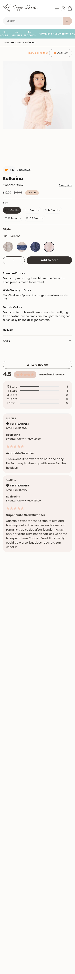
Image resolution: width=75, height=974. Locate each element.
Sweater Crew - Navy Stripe (23, 439)
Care (6, 341)
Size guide (65, 185)
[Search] (67, 21)
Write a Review (38, 365)
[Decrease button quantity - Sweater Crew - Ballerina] (7, 260)
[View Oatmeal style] (8, 247)
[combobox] (33, 21)
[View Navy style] (35, 247)
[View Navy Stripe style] (22, 247)
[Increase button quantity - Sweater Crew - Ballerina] (20, 260)
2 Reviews (24, 170)
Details (8, 330)
